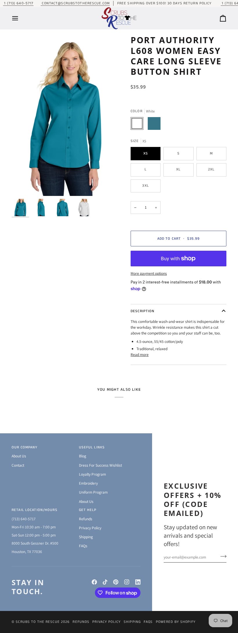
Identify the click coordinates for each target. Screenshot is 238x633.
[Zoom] (65, 115)
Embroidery (88, 483)
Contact (18, 465)
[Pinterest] (115, 582)
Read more (140, 354)
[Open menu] (20, 18)
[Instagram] (126, 582)
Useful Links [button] (92, 447)
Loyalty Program (92, 474)
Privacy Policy (90, 527)
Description (142, 311)
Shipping (86, 536)
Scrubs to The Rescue (38, 621)
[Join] (221, 556)
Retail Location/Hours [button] (34, 510)
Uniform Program (93, 492)
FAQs (83, 545)
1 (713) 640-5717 (18, 3)
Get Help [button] (88, 510)
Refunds (85, 518)
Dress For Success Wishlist (100, 465)
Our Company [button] (24, 447)
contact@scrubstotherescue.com (75, 3)
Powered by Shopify (176, 621)
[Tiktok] (105, 582)
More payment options (149, 273)
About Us (19, 456)
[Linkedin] (137, 582)
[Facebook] (94, 582)
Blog (82, 456)
